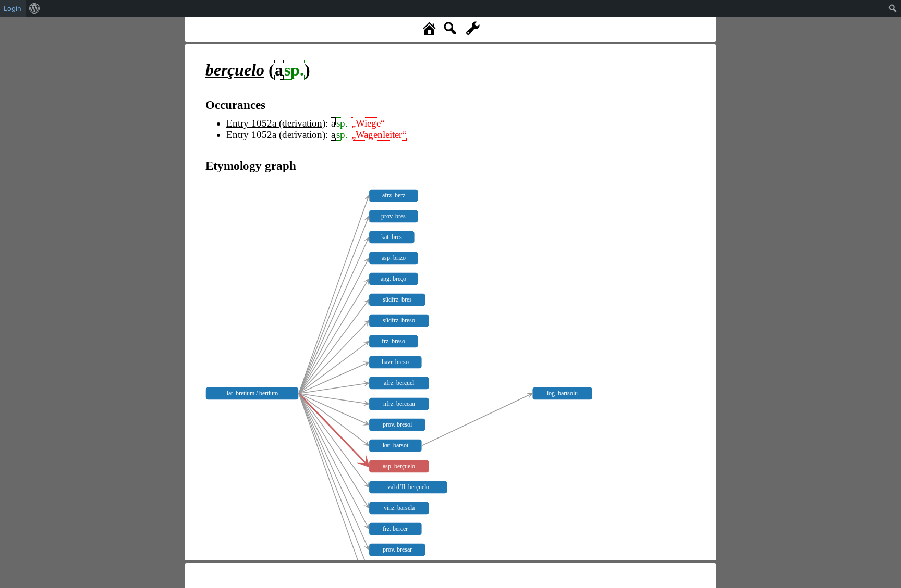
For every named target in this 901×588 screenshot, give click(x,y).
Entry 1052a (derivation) (275, 123)
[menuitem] (35, 8)
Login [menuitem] (12, 8)
